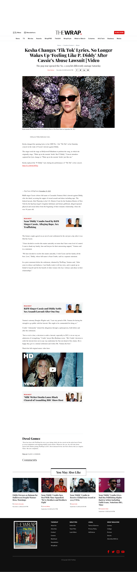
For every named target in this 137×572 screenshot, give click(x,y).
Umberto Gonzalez (19, 504)
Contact (53, 532)
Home (59, 45)
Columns (91, 38)
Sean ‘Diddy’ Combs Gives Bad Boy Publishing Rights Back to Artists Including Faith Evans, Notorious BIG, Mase (111, 500)
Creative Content (68, 45)
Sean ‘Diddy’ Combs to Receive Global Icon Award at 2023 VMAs (82, 497)
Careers (53, 535)
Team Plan (73, 529)
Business (110, 38)
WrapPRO (48, 38)
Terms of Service (93, 525)
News (18, 38)
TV (24, 38)
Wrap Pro (73, 522)
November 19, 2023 (45, 191)
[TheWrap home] (68, 33)
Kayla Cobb (74, 504)
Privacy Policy (92, 529)
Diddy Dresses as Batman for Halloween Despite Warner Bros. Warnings (25, 497)
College (109, 529)
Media (119, 38)
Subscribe (119, 32)
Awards (39, 38)
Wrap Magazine (113, 522)
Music (78, 45)
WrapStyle (67, 38)
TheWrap (54, 522)
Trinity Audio (39, 137)
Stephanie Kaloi (104, 509)
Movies (30, 38)
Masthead (54, 539)
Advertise (54, 529)
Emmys (109, 532)
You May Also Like (68, 472)
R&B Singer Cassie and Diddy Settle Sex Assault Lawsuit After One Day (43, 310)
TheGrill (58, 38)
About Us (53, 525)
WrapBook (54, 545)
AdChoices (91, 532)
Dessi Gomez (51, 70)
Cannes (109, 525)
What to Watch (79, 38)
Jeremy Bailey (46, 506)
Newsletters (31, 32)
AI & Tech (101, 38)
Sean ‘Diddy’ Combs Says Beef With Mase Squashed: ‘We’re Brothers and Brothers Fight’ (54, 498)
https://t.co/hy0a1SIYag (30, 165)
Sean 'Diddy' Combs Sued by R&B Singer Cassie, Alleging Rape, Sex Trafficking (41, 224)
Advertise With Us (112, 539)
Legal (90, 522)
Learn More (73, 532)
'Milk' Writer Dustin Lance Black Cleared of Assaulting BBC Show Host (43, 399)
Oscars (109, 535)
